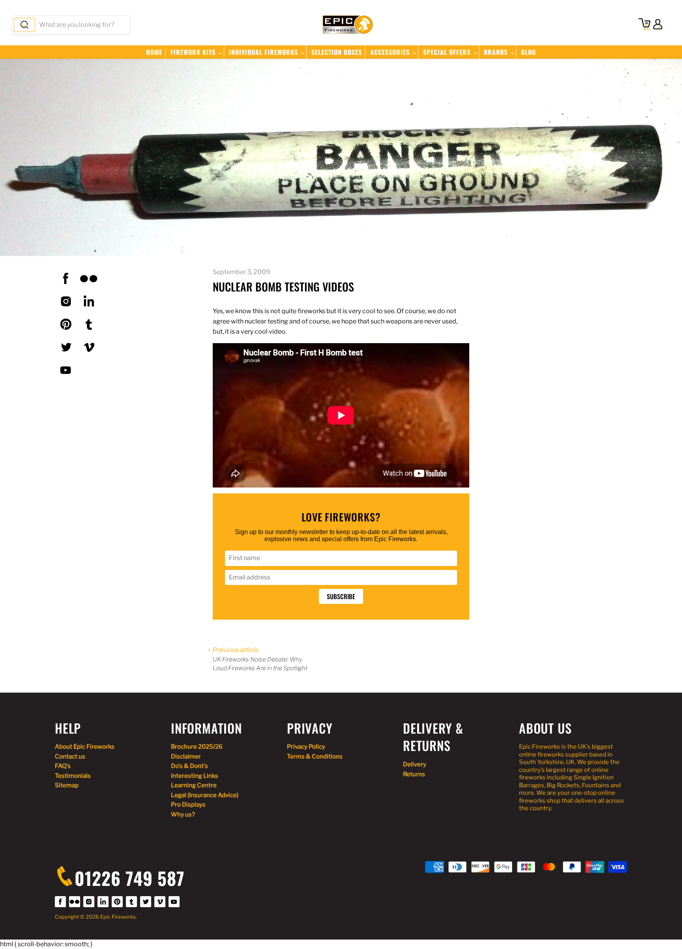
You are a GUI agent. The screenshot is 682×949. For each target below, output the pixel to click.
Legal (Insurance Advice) (204, 795)
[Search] (24, 25)
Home (154, 52)
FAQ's (63, 766)
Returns (414, 774)
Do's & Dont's (189, 766)
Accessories (391, 52)
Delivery (414, 764)
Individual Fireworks (264, 52)
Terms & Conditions (315, 756)
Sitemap (67, 785)
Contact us (70, 756)
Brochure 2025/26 (197, 746)
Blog (528, 52)
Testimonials (73, 775)
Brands (497, 52)
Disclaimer (186, 756)
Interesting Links (194, 775)
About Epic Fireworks (84, 746)
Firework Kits (193, 52)
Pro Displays (188, 804)
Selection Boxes (336, 52)
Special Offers (447, 52)
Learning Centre (194, 785)
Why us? (183, 814)
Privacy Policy (306, 746)
